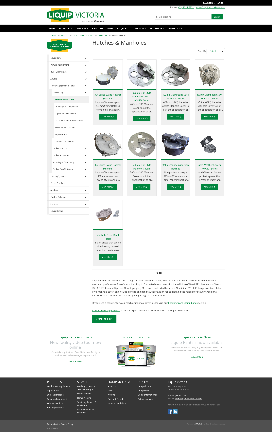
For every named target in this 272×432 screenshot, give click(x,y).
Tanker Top (102, 35)
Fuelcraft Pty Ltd (115, 399)
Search (217, 16)
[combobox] (183, 16)
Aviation (54, 190)
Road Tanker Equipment (58, 386)
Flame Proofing (57, 183)
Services (54, 204)
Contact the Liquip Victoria (106, 310)
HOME (54, 35)
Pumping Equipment (59, 64)
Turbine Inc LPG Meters (63, 141)
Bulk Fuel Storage (58, 71)
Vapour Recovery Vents (65, 113)
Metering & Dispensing (63, 162)
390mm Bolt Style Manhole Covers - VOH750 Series (141, 96)
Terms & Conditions (117, 403)
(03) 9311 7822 (186, 7)
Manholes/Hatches (119, 35)
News (110, 28)
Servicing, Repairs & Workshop (86, 404)
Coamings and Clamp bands (183, 303)
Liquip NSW (143, 390)
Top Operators (62, 134)
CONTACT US (175, 28)
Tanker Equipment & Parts (83, 35)
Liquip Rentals (56, 211)
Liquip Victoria (144, 386)
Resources (156, 28)
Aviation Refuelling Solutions (86, 411)
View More (107, 116)
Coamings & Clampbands (66, 106)
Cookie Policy (67, 424)
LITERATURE (137, 28)
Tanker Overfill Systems (63, 169)
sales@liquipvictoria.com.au (210, 7)
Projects (122, 28)
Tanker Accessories (62, 155)
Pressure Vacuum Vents (66, 127)
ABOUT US (97, 28)
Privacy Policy (53, 424)
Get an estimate (145, 399)
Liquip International (147, 394)
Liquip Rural (55, 58)
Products (65, 28)
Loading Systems (58, 176)
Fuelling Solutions (58, 197)
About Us (112, 386)
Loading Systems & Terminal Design (86, 388)
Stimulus (198, 423)
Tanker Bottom (60, 148)
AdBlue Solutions (55, 403)
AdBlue (53, 78)
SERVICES (81, 28)
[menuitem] (56, 35)
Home (52, 28)
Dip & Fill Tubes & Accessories (69, 120)
